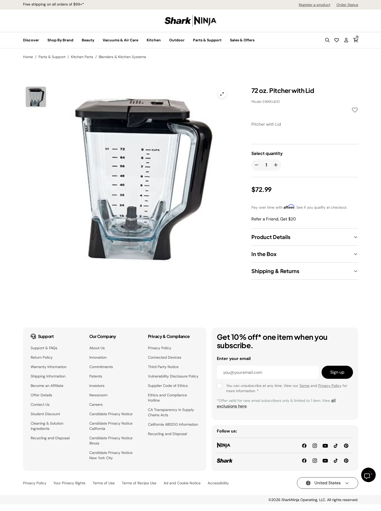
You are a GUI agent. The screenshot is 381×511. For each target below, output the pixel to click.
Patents (95, 376)
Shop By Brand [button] (60, 40)
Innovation (98, 357)
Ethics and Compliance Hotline (167, 398)
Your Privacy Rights (69, 483)
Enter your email (234, 358)
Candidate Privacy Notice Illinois (110, 441)
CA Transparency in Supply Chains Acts (171, 412)
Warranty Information (49, 366)
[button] (327, 40)
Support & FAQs (44, 348)
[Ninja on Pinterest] (346, 445)
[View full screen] (222, 94)
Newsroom (98, 395)
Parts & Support (51, 56)
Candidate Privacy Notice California (110, 426)
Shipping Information (48, 376)
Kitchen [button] (154, 40)
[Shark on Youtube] (325, 460)
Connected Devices (164, 357)
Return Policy (42, 357)
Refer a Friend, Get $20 (273, 219)
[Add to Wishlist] (354, 111)
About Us (97, 348)
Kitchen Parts (82, 56)
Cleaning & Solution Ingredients (47, 426)
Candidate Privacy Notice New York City (110, 455)
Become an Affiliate (47, 385)
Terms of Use (104, 483)
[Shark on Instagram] (314, 460)
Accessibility (218, 483)
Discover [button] (31, 40)
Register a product (314, 4)
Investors (96, 385)
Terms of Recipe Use (139, 483)
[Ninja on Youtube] (325, 445)
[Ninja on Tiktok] (335, 445)
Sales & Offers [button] (242, 40)
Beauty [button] (88, 40)
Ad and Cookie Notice (182, 483)
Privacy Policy (159, 348)
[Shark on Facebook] (304, 460)
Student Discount (45, 414)
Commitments (101, 366)
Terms (304, 385)
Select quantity (267, 153)
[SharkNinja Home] (191, 20)
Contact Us (40, 404)
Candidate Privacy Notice (110, 414)
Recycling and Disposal (50, 438)
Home (28, 56)
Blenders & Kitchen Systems (122, 56)
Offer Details (41, 395)
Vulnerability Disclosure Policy (173, 376)
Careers (96, 404)
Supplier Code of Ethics (168, 385)
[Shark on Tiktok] (335, 460)
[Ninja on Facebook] (304, 445)
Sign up (337, 372)
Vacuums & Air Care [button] (120, 40)
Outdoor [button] (177, 40)
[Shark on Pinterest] (346, 460)
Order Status (347, 4)
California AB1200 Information (173, 424)
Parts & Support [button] (207, 40)
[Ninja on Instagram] (314, 445)
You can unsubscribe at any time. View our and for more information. (286, 388)
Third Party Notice (163, 366)
